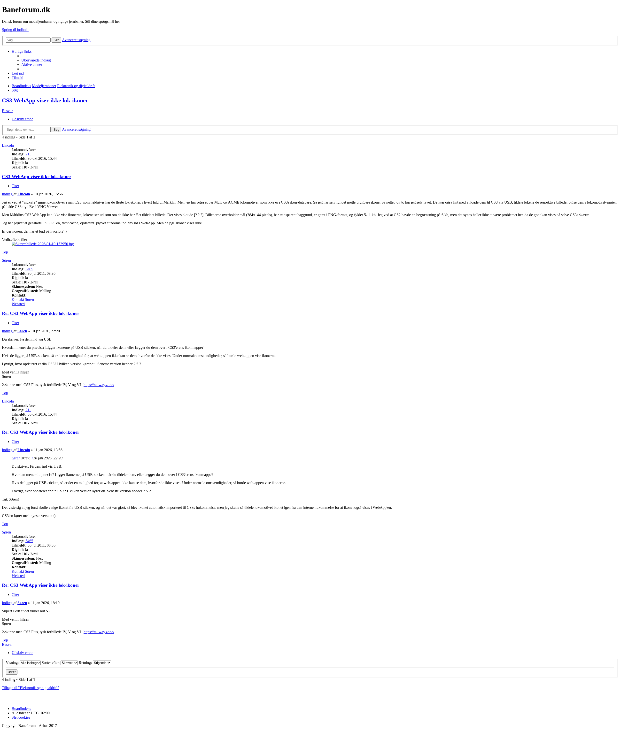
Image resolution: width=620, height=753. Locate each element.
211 (28, 154)
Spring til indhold (15, 30)
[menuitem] (36, 60)
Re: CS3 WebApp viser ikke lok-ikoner (40, 313)
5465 (29, 269)
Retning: (86, 663)
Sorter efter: (51, 663)
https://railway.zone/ (99, 385)
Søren (6, 260)
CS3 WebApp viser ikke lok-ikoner (45, 100)
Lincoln (8, 145)
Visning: (13, 663)
